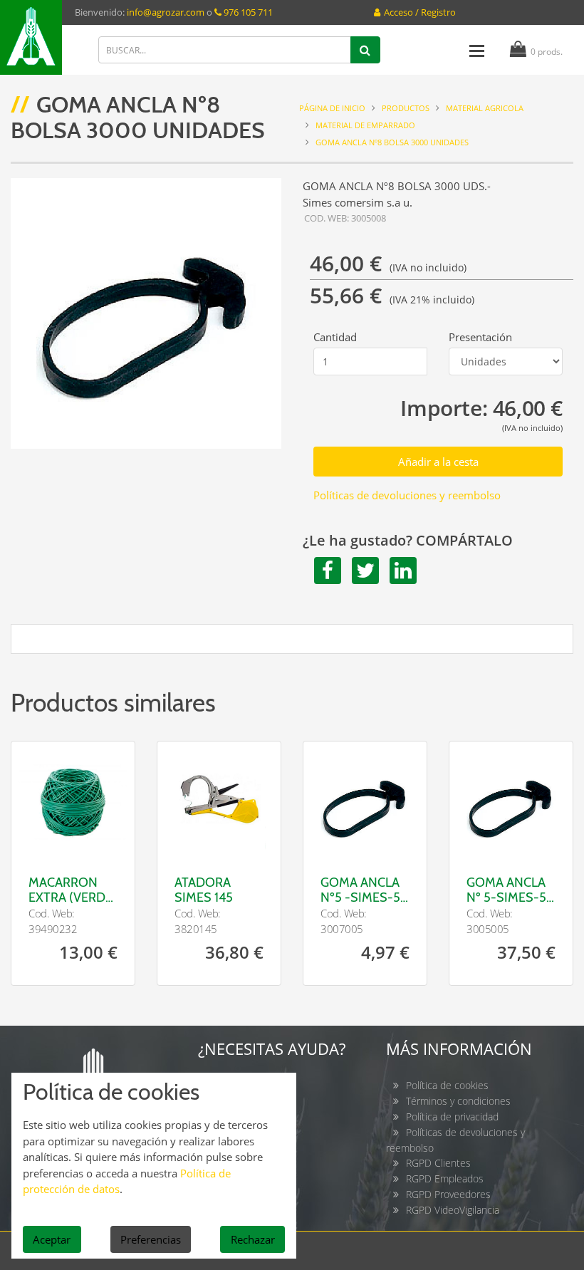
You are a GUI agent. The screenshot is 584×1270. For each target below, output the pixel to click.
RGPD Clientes (438, 1163)
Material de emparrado (365, 125)
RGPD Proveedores (448, 1194)
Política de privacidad (452, 1116)
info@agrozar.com (165, 12)
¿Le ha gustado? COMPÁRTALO (408, 540)
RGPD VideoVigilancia (452, 1210)
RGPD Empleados (445, 1178)
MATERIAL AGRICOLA (484, 108)
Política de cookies (447, 1085)
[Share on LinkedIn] (400, 570)
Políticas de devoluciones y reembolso (407, 495)
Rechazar (253, 1239)
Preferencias (150, 1239)
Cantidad (335, 337)
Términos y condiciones (458, 1101)
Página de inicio (332, 108)
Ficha (43, 826)
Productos (405, 108)
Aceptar (52, 1239)
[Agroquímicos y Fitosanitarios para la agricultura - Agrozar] (31, 37)
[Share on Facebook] (325, 570)
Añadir (102, 834)
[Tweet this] (363, 570)
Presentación (480, 337)
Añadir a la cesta (438, 461)
